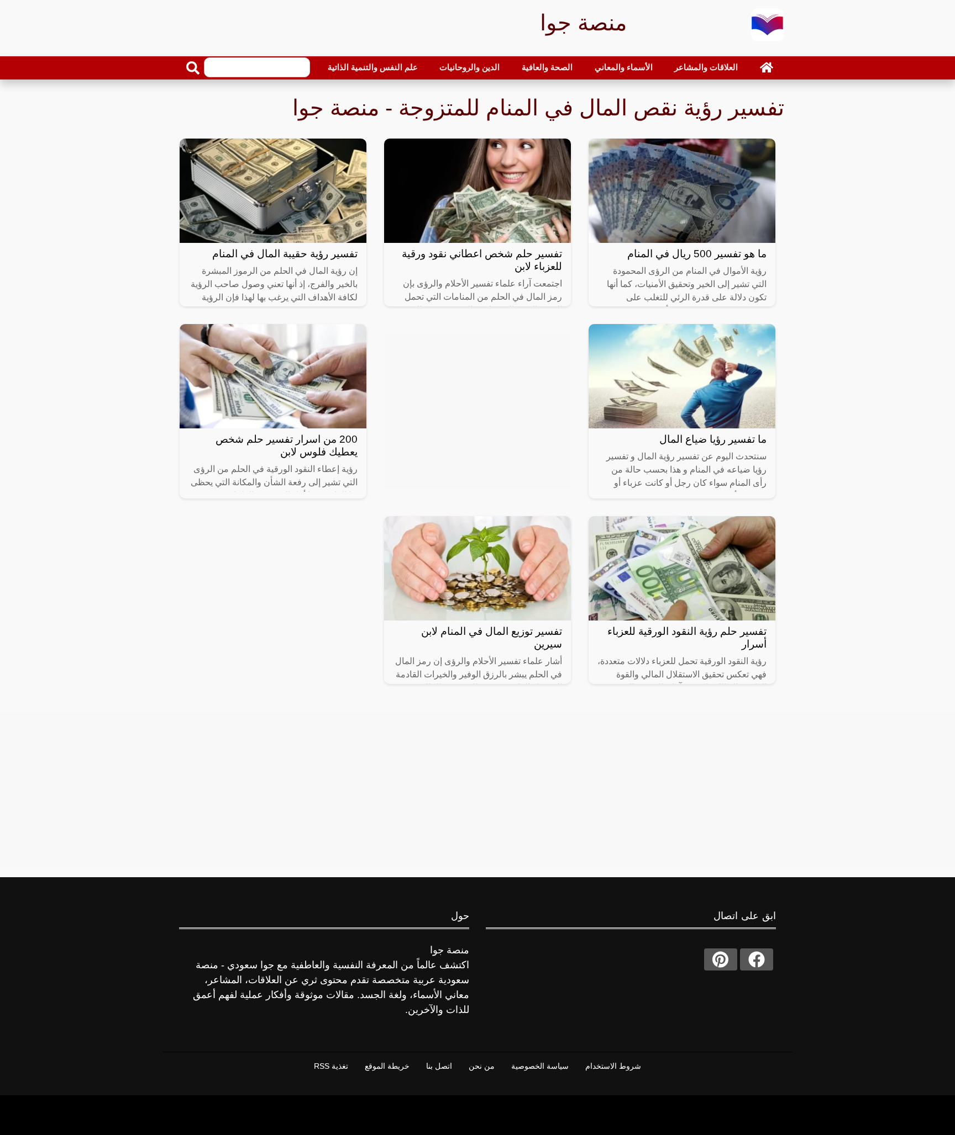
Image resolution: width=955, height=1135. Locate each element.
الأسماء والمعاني (624, 67)
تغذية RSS (331, 1066)
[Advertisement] (477, 411)
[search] (193, 68)
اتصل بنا (439, 1066)
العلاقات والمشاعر (706, 67)
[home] (766, 67)
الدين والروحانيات (469, 67)
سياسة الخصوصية (540, 1066)
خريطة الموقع (387, 1066)
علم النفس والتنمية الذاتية (373, 67)
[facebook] (756, 959)
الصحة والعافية (547, 67)
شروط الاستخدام (613, 1066)
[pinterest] (720, 959)
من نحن (482, 1066)
